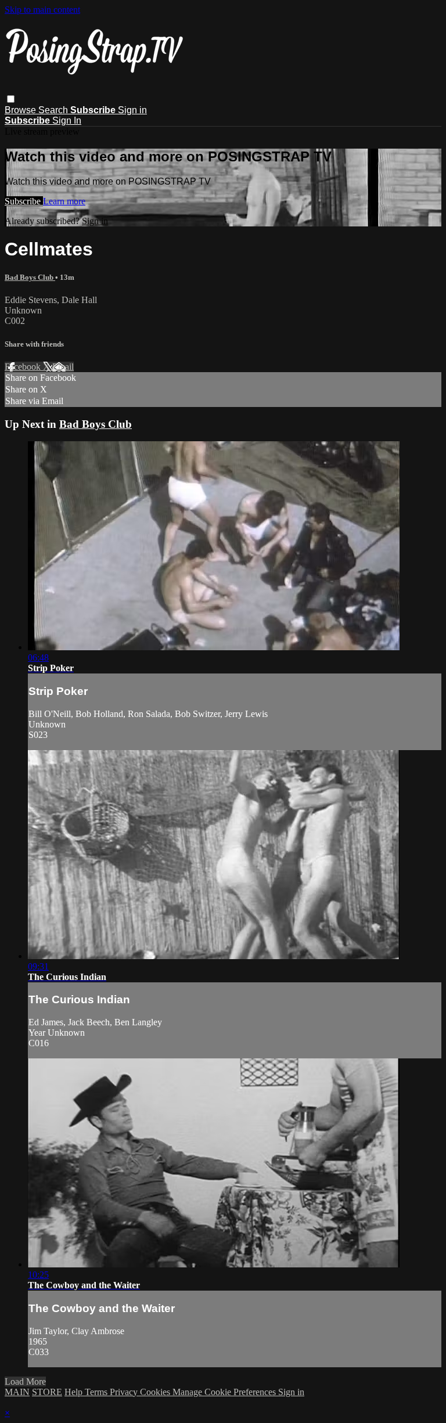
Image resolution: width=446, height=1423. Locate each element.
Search (54, 110)
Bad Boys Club (30, 277)
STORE (47, 1392)
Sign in (132, 110)
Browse (21, 110)
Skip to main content (42, 10)
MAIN (17, 1392)
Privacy (125, 1392)
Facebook (24, 367)
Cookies (156, 1392)
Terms (97, 1392)
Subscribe (24, 201)
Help (74, 1392)
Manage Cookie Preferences (225, 1392)
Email (63, 367)
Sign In (66, 120)
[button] (11, 99)
